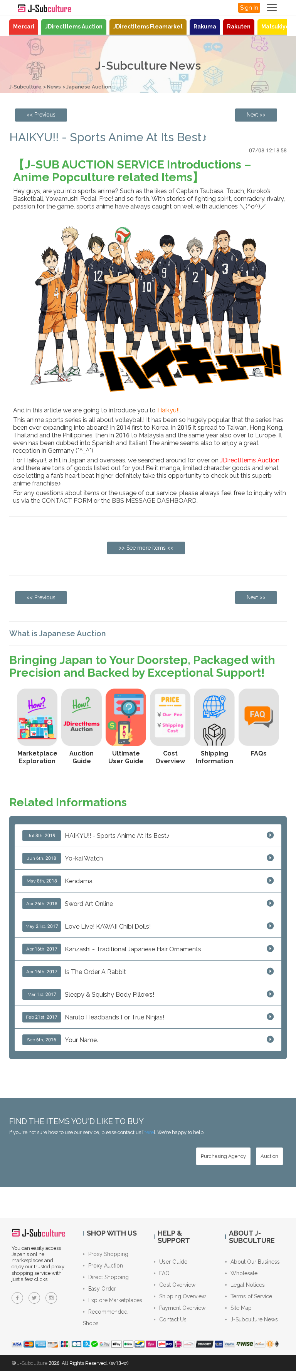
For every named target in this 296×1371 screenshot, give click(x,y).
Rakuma (204, 26)
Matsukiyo (275, 26)
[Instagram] (51, 1298)
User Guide (173, 1262)
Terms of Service (251, 1296)
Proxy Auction (105, 1266)
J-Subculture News (254, 1319)
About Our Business (255, 1262)
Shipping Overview (182, 1296)
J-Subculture (25, 87)
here (148, 1132)
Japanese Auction (88, 87)
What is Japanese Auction (57, 633)
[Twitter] (34, 1298)
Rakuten (239, 26)
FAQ (164, 1273)
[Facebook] (17, 1298)
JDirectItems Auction (74, 26)
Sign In (249, 7)
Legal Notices (247, 1285)
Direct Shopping (108, 1277)
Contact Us (173, 1319)
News (54, 87)
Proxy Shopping (108, 1254)
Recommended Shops (105, 1317)
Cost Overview (177, 1285)
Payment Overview (182, 1308)
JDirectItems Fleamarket (148, 26)
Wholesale (243, 1273)
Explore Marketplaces (115, 1300)
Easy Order (102, 1289)
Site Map (241, 1308)
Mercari (23, 26)
